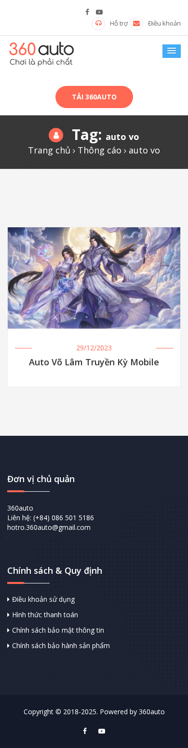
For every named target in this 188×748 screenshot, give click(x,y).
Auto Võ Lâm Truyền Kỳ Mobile (94, 363)
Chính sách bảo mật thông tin (58, 630)
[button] (171, 51)
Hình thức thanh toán (45, 614)
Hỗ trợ (119, 23)
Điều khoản (164, 23)
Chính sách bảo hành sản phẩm (61, 645)
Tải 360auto (94, 96)
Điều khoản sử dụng (43, 599)
